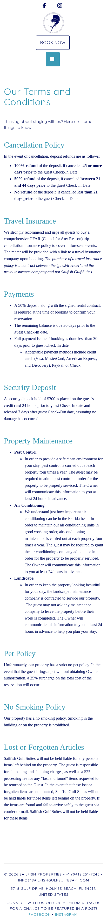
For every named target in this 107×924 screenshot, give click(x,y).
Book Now (52, 42)
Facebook (40, 914)
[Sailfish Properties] (53, 22)
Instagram (66, 914)
